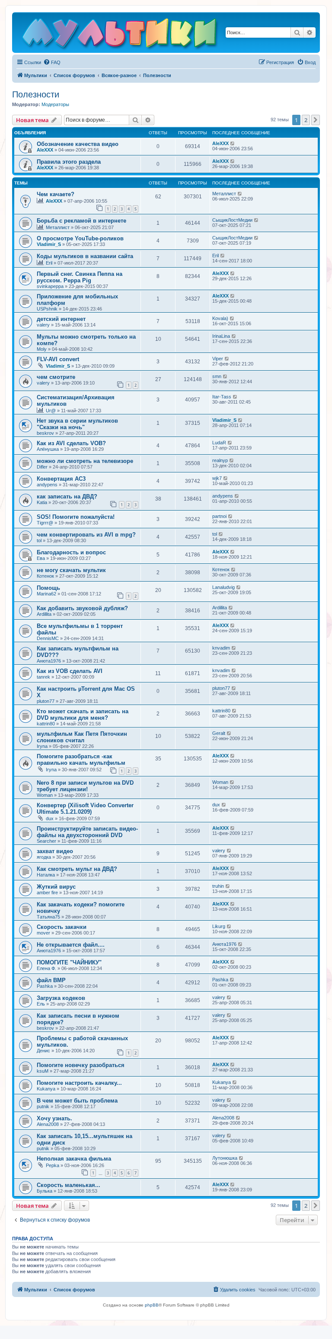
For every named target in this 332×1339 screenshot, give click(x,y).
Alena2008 (48, 1124)
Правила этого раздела (69, 161)
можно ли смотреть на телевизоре (85, 461)
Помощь (48, 588)
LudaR (219, 442)
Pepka (52, 1165)
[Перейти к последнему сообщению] (233, 143)
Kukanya (46, 1088)
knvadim (221, 647)
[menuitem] (52, 62)
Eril (49, 262)
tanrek (43, 676)
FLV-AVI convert (58, 359)
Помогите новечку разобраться (80, 1065)
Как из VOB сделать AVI (69, 671)
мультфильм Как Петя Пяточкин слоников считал (82, 737)
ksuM (42, 1071)
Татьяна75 (48, 916)
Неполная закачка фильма (74, 1158)
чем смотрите (56, 377)
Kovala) (220, 318)
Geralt (218, 733)
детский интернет (61, 319)
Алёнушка (48, 449)
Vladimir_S (49, 244)
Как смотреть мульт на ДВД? (77, 869)
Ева (41, 558)
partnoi (219, 516)
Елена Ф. (46, 968)
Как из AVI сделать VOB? (71, 443)
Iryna (42, 746)
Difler (42, 466)
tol (39, 540)
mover (43, 932)
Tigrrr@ (45, 522)
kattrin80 (46, 723)
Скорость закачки (61, 927)
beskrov (45, 433)
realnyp (220, 460)
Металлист (224, 193)
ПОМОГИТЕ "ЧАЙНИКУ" (69, 962)
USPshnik (47, 308)
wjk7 (217, 478)
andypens (47, 484)
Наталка (46, 874)
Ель (41, 1003)
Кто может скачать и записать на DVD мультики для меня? (82, 714)
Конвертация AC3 (61, 478)
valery (43, 324)
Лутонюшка (224, 1158)
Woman (45, 795)
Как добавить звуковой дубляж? (82, 608)
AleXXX (45, 149)
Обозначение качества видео (77, 144)
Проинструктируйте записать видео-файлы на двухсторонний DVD (87, 831)
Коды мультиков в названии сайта (85, 256)
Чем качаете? (55, 194)
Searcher (46, 841)
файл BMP (51, 980)
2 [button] (305, 120)
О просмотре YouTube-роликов (80, 238)
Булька (44, 1190)
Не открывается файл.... (71, 944)
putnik (43, 1106)
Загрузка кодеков (61, 998)
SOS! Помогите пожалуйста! (76, 517)
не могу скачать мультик (71, 570)
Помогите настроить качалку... (79, 1083)
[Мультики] (120, 34)
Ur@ (51, 410)
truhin (218, 886)
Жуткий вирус (56, 886)
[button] (315, 120)
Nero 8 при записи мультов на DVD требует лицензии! (85, 785)
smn (216, 376)
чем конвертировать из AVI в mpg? (86, 534)
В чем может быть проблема (77, 1100)
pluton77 (45, 701)
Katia (42, 502)
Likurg (218, 926)
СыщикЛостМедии (232, 220)
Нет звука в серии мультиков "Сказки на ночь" (77, 423)
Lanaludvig (223, 587)
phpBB (152, 1305)
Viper (217, 358)
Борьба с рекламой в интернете (81, 220)
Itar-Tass (221, 396)
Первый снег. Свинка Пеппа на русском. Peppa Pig (79, 277)
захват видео (55, 851)
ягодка (44, 857)
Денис (43, 1050)
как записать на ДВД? (67, 496)
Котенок (45, 576)
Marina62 (46, 593)
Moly (42, 349)
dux (50, 818)
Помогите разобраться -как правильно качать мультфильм (81, 759)
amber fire (47, 892)
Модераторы (55, 104)
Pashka (45, 986)
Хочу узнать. (54, 1118)
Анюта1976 (49, 660)
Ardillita (44, 614)
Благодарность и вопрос (71, 552)
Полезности (35, 94)
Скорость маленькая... (68, 1185)
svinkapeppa (50, 286)
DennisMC (48, 638)
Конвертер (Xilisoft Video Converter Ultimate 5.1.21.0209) (85, 808)
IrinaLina (221, 336)
